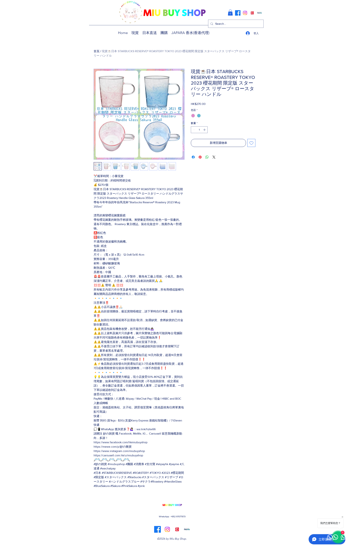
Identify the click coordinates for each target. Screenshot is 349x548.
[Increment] (204, 130)
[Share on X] (214, 157)
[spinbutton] (199, 130)
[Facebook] (237, 13)
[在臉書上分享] (193, 157)
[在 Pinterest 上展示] (200, 157)
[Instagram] (245, 13)
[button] (230, 12)
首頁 (96, 51)
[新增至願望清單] (251, 143)
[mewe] (259, 13)
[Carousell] (252, 13)
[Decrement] (193, 130)
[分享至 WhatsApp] (207, 157)
